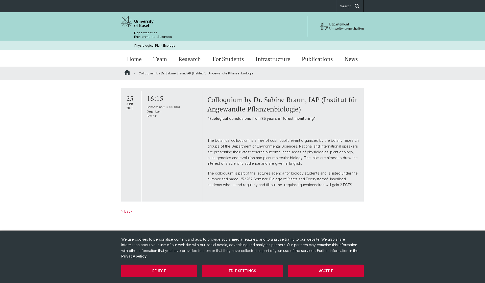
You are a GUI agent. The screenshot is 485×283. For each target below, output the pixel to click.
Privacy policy (134, 256)
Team (160, 59)
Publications (317, 59)
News (351, 59)
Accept (326, 271)
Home (134, 59)
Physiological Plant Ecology (154, 45)
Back (127, 211)
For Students (228, 59)
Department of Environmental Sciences (153, 35)
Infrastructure (273, 59)
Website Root (127, 72)
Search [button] (346, 6)
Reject (159, 271)
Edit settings (242, 271)
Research (190, 59)
